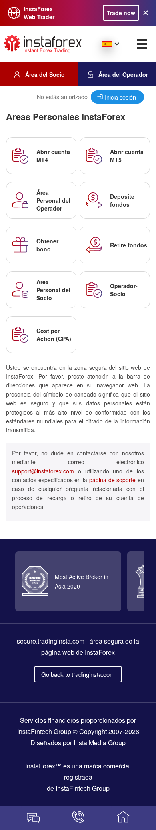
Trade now (121, 13)
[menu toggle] (142, 44)
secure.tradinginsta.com (50, 641)
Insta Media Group (100, 742)
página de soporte (112, 480)
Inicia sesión (120, 97)
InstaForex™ (43, 765)
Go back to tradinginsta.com (78, 674)
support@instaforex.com (43, 471)
